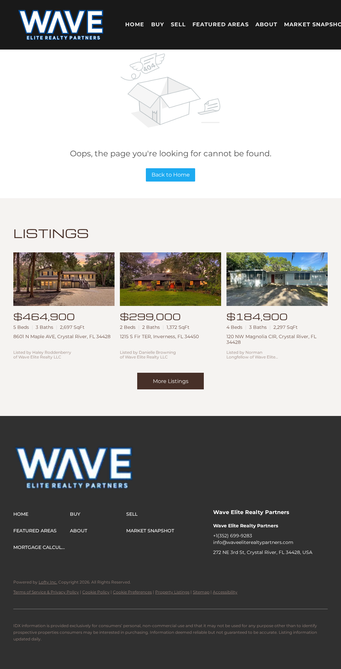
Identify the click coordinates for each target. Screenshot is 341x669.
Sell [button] (178, 24)
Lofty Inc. (48, 582)
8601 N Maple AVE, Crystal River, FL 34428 (62, 336)
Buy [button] (157, 24)
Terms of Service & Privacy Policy (46, 592)
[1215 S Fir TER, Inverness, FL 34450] (170, 279)
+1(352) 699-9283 (232, 536)
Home (134, 24)
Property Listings (172, 592)
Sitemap (201, 592)
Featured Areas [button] (220, 24)
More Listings (170, 381)
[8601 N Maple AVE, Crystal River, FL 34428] (64, 279)
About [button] (266, 24)
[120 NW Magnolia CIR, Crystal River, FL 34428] (277, 279)
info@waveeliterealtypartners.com (253, 542)
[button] (61, 25)
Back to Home (171, 175)
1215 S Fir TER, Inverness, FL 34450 (159, 336)
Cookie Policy (96, 592)
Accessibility (225, 592)
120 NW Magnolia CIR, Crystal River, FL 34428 (271, 339)
